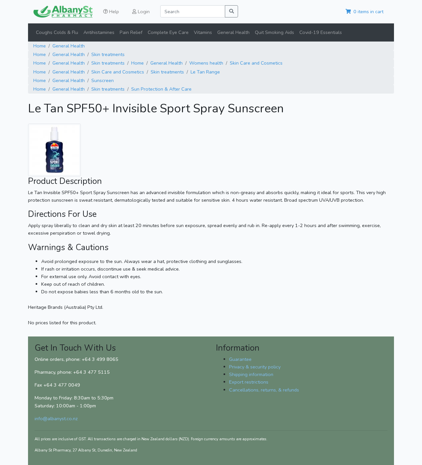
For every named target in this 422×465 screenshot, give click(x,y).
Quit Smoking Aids (274, 32)
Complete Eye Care (168, 32)
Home (39, 46)
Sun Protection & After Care (161, 89)
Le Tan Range (205, 72)
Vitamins (203, 32)
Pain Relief (131, 32)
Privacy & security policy (255, 366)
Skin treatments (108, 54)
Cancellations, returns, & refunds (264, 390)
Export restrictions (248, 382)
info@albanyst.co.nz (56, 418)
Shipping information (251, 374)
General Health (233, 32)
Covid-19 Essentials (320, 32)
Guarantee (240, 359)
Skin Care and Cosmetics (256, 63)
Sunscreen (102, 80)
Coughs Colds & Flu (57, 32)
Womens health (206, 63)
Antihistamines (98, 32)
